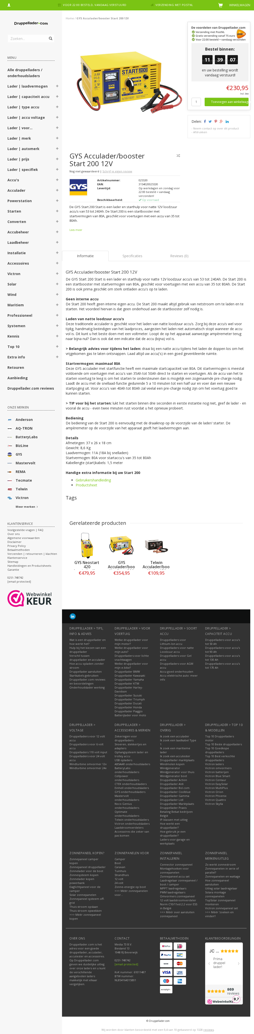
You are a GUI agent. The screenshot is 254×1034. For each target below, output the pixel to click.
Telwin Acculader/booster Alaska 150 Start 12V (160, 569)
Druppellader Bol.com (175, 788)
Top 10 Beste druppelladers (223, 744)
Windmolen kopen (172, 764)
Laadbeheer (18, 242)
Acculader (16, 190)
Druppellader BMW (127, 671)
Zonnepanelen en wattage (222, 876)
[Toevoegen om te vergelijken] (178, 155)
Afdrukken (200, 132)
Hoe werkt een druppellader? (170, 825)
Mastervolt (25, 463)
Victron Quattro (215, 800)
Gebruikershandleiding (93, 480)
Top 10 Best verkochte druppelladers (220, 758)
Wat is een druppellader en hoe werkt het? (87, 642)
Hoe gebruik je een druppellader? (173, 833)
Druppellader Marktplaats (177, 804)
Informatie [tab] (85, 255)
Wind (11, 294)
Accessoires (18, 263)
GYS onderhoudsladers (130, 792)
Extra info (16, 357)
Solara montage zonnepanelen (215, 894)
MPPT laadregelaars (173, 888)
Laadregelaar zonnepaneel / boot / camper (178, 882)
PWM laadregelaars (172, 892)
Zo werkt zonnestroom (220, 864)
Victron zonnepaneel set (221, 908)
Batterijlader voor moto (130, 715)
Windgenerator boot (173, 776)
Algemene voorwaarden (23, 538)
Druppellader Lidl (171, 800)
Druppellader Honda (128, 707)
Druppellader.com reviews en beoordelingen (87, 681)
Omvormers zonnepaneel (177, 896)
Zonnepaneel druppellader (87, 867)
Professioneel (19, 315)
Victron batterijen (217, 772)
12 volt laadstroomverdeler (178, 900)
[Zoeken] (50, 35)
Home (70, 18)
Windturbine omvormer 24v (88, 768)
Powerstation (19, 200)
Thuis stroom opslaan (83, 907)
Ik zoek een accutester (175, 756)
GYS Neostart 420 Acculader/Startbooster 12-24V (95, 569)
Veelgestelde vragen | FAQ (25, 530)
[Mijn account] (8, 4)
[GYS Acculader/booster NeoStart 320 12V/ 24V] (121, 545)
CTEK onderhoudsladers (131, 784)
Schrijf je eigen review (117, 171)
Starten (14, 211)
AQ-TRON (24, 428)
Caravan (120, 867)
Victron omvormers (218, 768)
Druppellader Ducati (128, 703)
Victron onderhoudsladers (132, 823)
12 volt (119, 879)
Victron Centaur (215, 780)
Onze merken (18, 407)
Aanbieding (17, 378)
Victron (13, 273)
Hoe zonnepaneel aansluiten (217, 882)
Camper (120, 859)
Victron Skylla (214, 804)
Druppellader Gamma (174, 796)
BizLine (22, 445)
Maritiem (15, 305)
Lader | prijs (18, 159)
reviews (208, 1030)
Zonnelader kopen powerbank (81, 881)
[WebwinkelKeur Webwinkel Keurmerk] (38, 598)
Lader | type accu (23, 107)
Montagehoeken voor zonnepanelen (174, 870)
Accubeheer (18, 232)
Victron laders (214, 764)
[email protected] (126, 964)
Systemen (16, 325)
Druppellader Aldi (172, 784)
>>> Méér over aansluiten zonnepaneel (177, 914)
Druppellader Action (173, 780)
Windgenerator (170, 768)
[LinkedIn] (72, 616)
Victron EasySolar (216, 784)
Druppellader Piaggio (129, 711)
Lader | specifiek (22, 169)
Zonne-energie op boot (130, 887)
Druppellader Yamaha (129, 679)
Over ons (13, 534)
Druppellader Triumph (130, 699)
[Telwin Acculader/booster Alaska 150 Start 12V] (156, 545)
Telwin (22, 489)
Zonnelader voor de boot (86, 871)
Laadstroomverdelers (129, 827)
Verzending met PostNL (174, 5)
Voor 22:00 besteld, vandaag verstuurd (95, 5)
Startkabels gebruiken (83, 675)
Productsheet (86, 485)
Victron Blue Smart (217, 776)
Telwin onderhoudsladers (132, 819)
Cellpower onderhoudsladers (127, 778)
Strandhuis (122, 875)
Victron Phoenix (215, 796)
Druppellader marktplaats (177, 760)
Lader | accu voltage (26, 117)
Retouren (15, 367)
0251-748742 (15, 577)
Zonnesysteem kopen (83, 875)
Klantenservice (17, 558)
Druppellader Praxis (173, 808)
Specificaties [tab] (132, 255)
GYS (19, 454)
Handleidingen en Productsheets (29, 565)
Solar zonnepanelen (82, 895)
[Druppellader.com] (31, 23)
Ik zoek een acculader (174, 736)
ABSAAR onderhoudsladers (132, 764)
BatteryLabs (27, 437)
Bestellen (86, 583)
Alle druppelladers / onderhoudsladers (24, 72)
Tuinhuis (120, 871)
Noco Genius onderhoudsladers (127, 806)
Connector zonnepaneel (176, 864)
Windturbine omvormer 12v (88, 764)
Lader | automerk (23, 148)
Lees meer (75, 230)
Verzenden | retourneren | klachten (32, 554)
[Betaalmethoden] (166, 946)
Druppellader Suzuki (128, 695)
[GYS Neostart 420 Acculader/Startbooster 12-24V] (86, 545)
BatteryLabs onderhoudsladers (127, 770)
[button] (57, 87)
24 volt (119, 883)
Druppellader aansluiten (85, 671)
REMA (21, 471)
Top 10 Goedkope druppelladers (217, 750)
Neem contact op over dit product (216, 128)
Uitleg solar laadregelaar (221, 888)
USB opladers (123, 760)
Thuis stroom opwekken (85, 910)
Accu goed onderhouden (176, 671)
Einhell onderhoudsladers (132, 788)
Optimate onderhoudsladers (127, 813)
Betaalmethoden (18, 550)
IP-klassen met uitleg (174, 819)
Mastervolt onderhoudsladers (127, 798)
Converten (16, 221)
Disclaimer (14, 542)
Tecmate (24, 480)
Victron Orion (214, 792)
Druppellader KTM (127, 683)
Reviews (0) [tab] (179, 255)
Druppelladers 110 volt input (88, 752)
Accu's (13, 180)
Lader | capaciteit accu (28, 96)
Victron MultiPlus (216, 788)
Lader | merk (19, 138)
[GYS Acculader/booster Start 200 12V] (127, 84)
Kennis (13, 336)
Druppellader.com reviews (30, 388)
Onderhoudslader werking (87, 687)
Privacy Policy (16, 546)
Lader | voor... (19, 127)
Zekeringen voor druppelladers (126, 738)
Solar (11, 284)
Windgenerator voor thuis (177, 772)
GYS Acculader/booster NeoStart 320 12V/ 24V (125, 569)
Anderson (24, 419)
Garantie (13, 569)
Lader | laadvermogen (27, 86)
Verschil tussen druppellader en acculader (87, 657)
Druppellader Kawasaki (130, 675)
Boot (118, 863)
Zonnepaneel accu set (175, 876)
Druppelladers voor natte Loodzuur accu (177, 650)
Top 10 (13, 346)
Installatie (16, 253)
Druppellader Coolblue (175, 792)
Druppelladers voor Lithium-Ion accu (173, 642)
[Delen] (204, 121)
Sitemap (12, 562)
